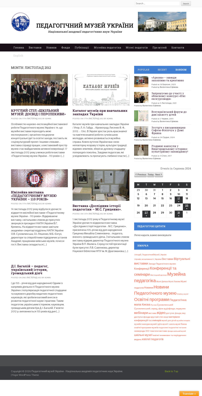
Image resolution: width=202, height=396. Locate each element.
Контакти (177, 47)
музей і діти (156, 324)
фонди (170, 331)
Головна (18, 47)
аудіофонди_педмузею (175, 308)
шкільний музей (179, 331)
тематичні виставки (158, 331)
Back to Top (171, 371)
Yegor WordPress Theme (25, 375)
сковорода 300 (141, 331)
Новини (51, 47)
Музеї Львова (174, 281)
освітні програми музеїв (146, 327)
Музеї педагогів (137, 47)
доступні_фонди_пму (176, 313)
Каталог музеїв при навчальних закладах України (100, 112)
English (18, 55)
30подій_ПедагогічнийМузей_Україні (150, 254)
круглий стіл (157, 316)
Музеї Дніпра (162, 281)
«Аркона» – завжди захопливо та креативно (168, 79)
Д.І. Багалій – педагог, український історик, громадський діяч (29, 269)
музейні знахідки (142, 324)
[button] (140, 174)
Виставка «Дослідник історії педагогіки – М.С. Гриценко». (97, 207)
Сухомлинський (165, 304)
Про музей (159, 47)
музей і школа (168, 324)
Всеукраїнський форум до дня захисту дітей (169, 113)
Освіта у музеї (182, 294)
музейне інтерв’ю (183, 320)
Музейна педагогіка (107, 47)
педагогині (163, 328)
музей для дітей (169, 320)
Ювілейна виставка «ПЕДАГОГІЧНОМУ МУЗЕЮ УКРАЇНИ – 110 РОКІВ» (33, 195)
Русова (154, 305)
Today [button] (151, 174)
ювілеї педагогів (152, 339)
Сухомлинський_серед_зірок (148, 308)
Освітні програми (151, 299)
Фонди (65, 47)
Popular (143, 69)
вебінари (141, 313)
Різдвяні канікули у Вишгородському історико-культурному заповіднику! (170, 148)
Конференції (141, 268)
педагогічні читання (177, 327)
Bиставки (167, 259)
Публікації (82, 47)
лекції (165, 317)
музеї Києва (181, 324)
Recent (162, 69)
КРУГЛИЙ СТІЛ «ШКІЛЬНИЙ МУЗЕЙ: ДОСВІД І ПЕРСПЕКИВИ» (38, 112)
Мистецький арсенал (158, 275)
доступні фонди (142, 316)
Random (181, 69)
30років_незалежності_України (147, 259)
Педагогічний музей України (84, 25)
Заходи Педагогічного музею (162, 263)
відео (161, 312)
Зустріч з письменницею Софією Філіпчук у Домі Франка (168, 130)
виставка (152, 313)
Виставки (35, 47)
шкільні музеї (143, 335)
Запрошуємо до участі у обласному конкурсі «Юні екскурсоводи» (168, 96)
